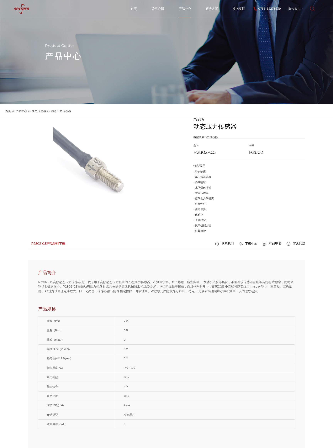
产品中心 (185, 8)
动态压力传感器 (61, 111)
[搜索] (312, 8)
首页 (134, 8)
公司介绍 (158, 8)
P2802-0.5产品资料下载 (48, 243)
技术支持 (239, 8)
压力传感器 (39, 111)
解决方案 (212, 8)
